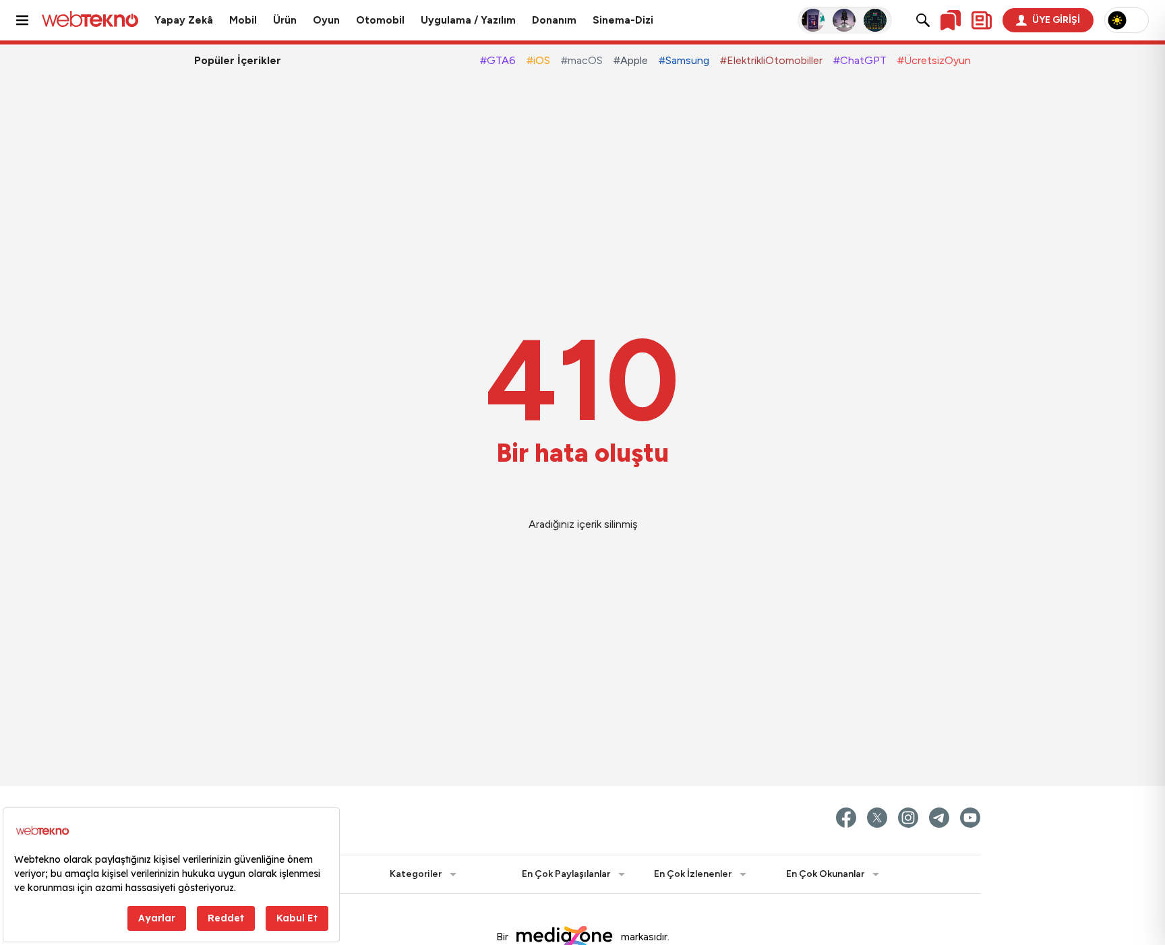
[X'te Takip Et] (877, 817)
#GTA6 (498, 60)
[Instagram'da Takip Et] (908, 817)
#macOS (582, 60)
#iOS (538, 60)
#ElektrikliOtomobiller (771, 60)
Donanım (554, 20)
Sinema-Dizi (623, 20)
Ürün (285, 20)
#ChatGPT (860, 60)
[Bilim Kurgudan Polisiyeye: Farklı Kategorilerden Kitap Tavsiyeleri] (814, 20)
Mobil (243, 20)
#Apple (631, 60)
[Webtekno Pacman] (876, 20)
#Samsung (684, 60)
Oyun (326, 20)
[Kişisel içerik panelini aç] (982, 20)
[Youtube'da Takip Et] (970, 817)
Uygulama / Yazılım (468, 20)
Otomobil (380, 20)
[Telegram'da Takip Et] (939, 817)
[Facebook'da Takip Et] (846, 817)
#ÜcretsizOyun (934, 60)
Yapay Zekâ (183, 20)
